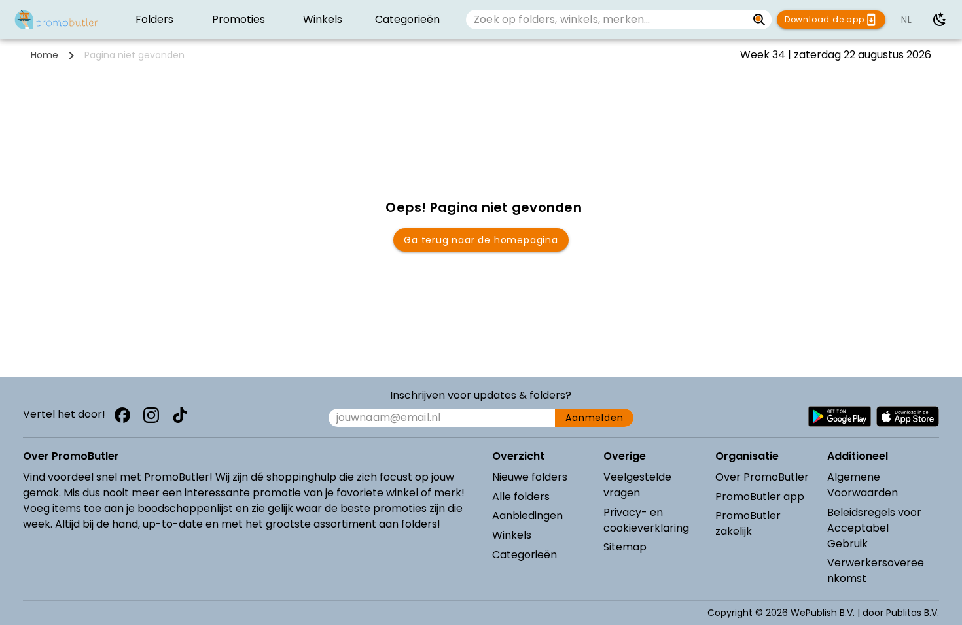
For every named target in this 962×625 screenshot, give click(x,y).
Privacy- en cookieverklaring (646, 520)
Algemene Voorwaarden (862, 484)
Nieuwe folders (529, 476)
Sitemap (625, 546)
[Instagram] (151, 415)
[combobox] (606, 19)
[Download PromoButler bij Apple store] (907, 416)
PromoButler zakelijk (748, 523)
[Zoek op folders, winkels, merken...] (759, 19)
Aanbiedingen (527, 515)
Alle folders (521, 496)
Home (44, 54)
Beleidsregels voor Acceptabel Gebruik (874, 528)
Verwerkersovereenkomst (875, 570)
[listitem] (154, 19)
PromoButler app (759, 496)
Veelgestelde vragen (637, 484)
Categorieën (524, 554)
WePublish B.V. (823, 612)
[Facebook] (122, 415)
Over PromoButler (762, 476)
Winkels (511, 535)
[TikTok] (180, 415)
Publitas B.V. (912, 612)
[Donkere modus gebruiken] (940, 19)
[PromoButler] (56, 19)
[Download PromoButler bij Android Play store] (839, 416)
